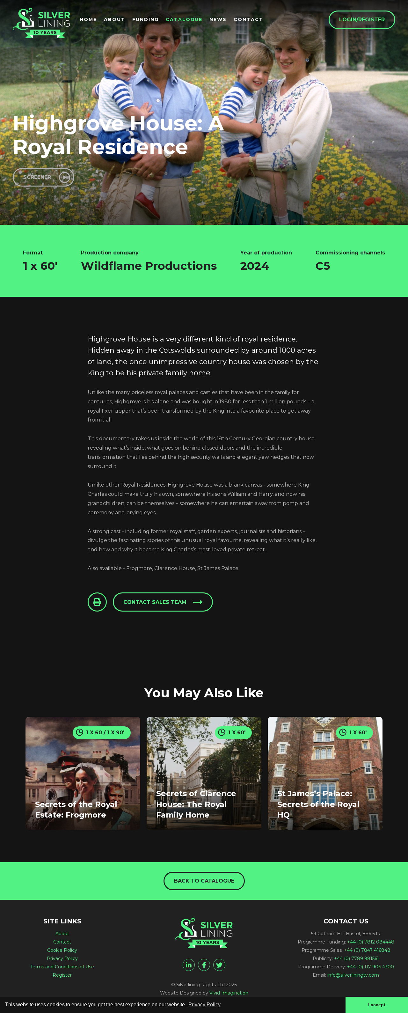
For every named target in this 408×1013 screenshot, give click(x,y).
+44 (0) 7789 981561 (356, 958)
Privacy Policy (62, 958)
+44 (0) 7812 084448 (370, 942)
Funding (145, 19)
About (114, 19)
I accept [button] (376, 1004)
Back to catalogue (204, 881)
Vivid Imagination (228, 993)
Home (88, 19)
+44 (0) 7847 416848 (367, 950)
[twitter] (219, 965)
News (218, 19)
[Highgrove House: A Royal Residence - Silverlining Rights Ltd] (41, 23)
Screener (37, 177)
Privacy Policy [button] (204, 1004)
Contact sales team (154, 602)
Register (62, 975)
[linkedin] (189, 965)
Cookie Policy (62, 950)
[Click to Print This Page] (97, 602)
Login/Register (362, 20)
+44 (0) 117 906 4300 (370, 967)
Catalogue (184, 19)
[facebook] (204, 965)
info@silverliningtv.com (353, 975)
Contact (248, 19)
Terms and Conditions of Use (62, 967)
